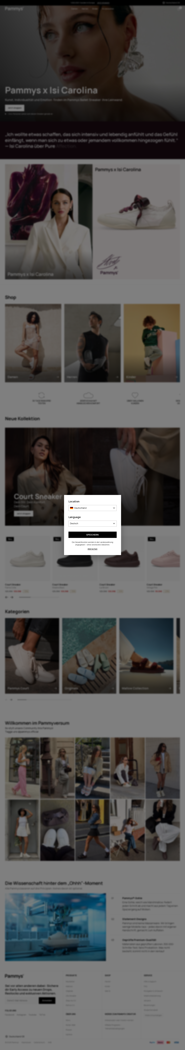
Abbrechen (92, 549)
